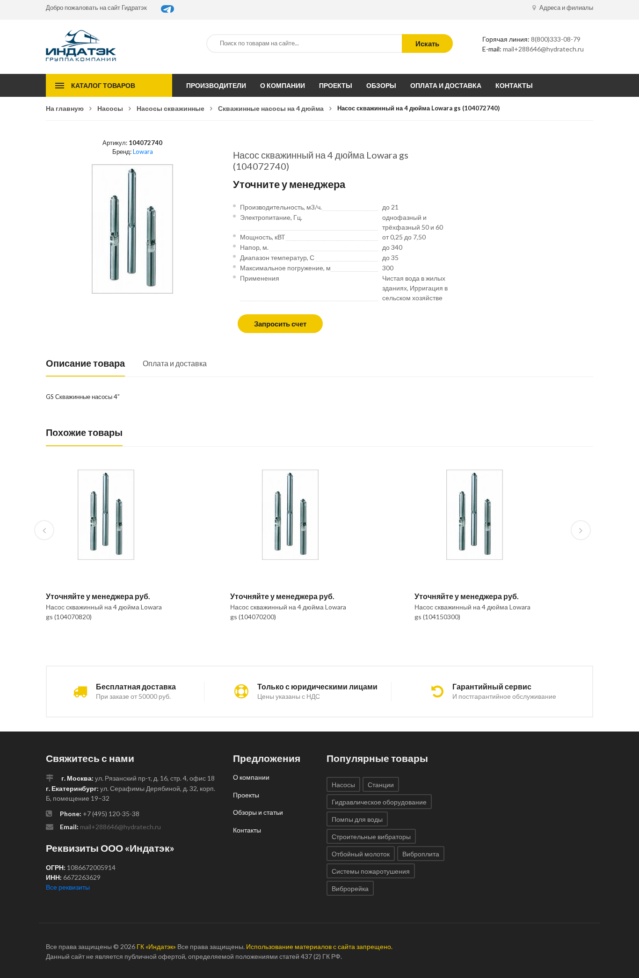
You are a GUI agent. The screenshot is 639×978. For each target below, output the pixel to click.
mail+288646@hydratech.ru (543, 49)
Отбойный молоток (361, 854)
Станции (381, 785)
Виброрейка (350, 888)
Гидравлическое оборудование (379, 802)
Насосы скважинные (170, 108)
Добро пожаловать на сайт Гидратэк (96, 7)
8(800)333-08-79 (556, 39)
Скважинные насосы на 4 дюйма (271, 108)
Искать (427, 43)
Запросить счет (280, 323)
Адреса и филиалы (565, 7)
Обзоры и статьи (258, 812)
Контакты (514, 85)
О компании (282, 85)
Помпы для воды (357, 819)
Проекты (335, 85)
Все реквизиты (68, 887)
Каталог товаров (103, 85)
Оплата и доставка (445, 85)
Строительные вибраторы (371, 836)
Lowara (143, 151)
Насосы (110, 108)
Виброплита (420, 854)
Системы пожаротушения (371, 871)
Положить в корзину (102, 641)
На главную (65, 108)
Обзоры (381, 85)
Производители (216, 85)
